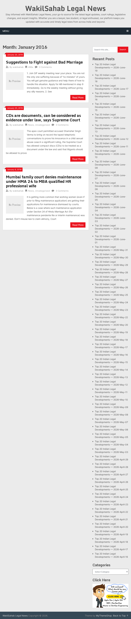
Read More (78, 97)
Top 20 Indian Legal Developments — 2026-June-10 (110, 153)
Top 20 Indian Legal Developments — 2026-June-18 (110, 78)
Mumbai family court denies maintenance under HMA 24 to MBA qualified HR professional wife (43, 181)
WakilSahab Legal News (65, 8)
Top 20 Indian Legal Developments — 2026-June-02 (110, 228)
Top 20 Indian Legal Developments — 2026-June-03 (110, 217)
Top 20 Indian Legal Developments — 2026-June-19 (110, 67)
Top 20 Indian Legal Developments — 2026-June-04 (110, 207)
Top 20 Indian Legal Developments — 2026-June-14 (110, 117)
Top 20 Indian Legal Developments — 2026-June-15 (110, 106)
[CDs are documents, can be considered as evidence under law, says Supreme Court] (15, 138)
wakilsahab (18, 67)
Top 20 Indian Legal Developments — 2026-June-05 (110, 196)
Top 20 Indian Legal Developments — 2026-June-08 (110, 164)
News (31, 125)
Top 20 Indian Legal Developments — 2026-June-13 (110, 128)
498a (30, 67)
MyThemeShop (104, 615)
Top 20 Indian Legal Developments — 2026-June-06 (110, 185)
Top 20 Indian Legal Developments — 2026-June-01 (110, 239)
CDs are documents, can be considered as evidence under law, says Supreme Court (43, 117)
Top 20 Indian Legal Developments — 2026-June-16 (110, 96)
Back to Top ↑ (120, 615)
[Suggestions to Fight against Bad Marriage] (15, 80)
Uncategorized (42, 125)
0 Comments (45, 67)
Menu (6, 31)
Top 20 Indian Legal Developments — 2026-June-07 (110, 175)
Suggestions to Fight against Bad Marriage (44, 62)
